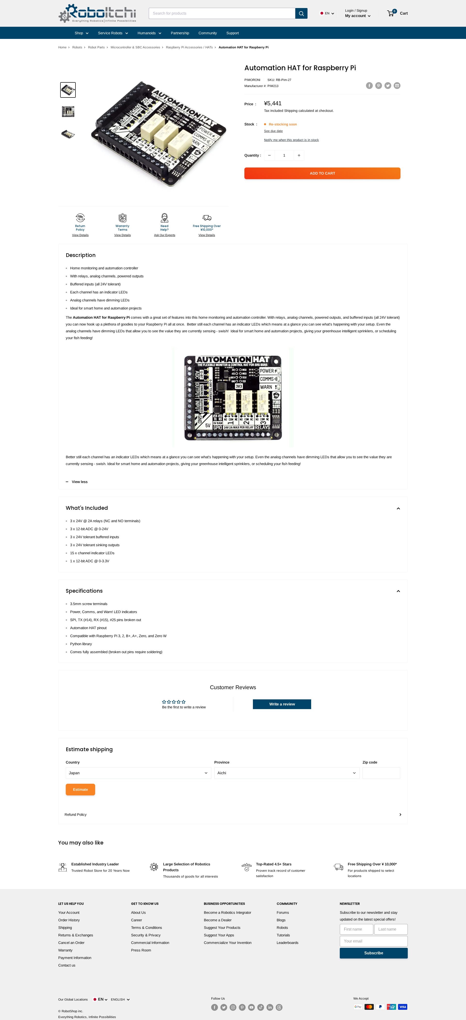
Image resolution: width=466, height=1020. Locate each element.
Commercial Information (150, 943)
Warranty (65, 950)
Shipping (65, 927)
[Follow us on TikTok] (260, 1007)
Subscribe (373, 953)
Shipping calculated (299, 111)
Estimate (80, 789)
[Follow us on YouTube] (251, 1007)
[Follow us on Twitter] (223, 1007)
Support (232, 33)
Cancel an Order (71, 943)
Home (62, 47)
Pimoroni (252, 80)
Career (136, 920)
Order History (69, 920)
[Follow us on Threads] (279, 1007)
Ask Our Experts (164, 235)
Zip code (370, 762)
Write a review (282, 704)
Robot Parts (96, 47)
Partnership (180, 33)
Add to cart (322, 173)
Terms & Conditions (146, 927)
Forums (283, 912)
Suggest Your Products (222, 927)
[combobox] (222, 13)
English (119, 999)
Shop (79, 33)
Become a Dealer (218, 920)
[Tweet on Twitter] (387, 85)
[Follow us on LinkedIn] (269, 1007)
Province (221, 762)
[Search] (301, 13)
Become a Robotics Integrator (227, 912)
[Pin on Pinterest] (378, 85)
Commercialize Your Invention (227, 943)
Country (73, 762)
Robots (77, 47)
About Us (138, 912)
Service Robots (111, 33)
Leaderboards (288, 943)
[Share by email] (397, 85)
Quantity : (252, 155)
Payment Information (74, 958)
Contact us (66, 965)
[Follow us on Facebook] (214, 1007)
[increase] (299, 155)
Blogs (281, 920)
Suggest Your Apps (219, 935)
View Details (80, 235)
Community (208, 33)
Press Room (141, 950)
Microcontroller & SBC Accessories (135, 47)
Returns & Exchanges (75, 935)
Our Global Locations (73, 999)
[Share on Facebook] (369, 85)
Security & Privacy (146, 935)
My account (356, 16)
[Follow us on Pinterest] (242, 1007)
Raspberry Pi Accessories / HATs (189, 47)
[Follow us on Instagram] (233, 1007)
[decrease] (269, 155)
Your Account (68, 912)
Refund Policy (76, 814)
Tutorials (283, 935)
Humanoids (147, 33)
